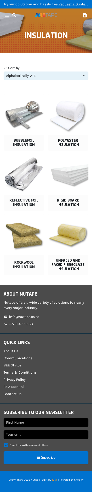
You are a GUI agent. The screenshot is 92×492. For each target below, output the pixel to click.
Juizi (55, 479)
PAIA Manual (14, 387)
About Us (11, 351)
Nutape (35, 479)
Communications (18, 358)
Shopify (79, 479)
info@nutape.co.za (21, 317)
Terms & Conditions (20, 372)
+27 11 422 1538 (18, 324)
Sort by (11, 68)
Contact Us (12, 394)
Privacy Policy (14, 379)
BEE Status (13, 365)
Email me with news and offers (29, 445)
